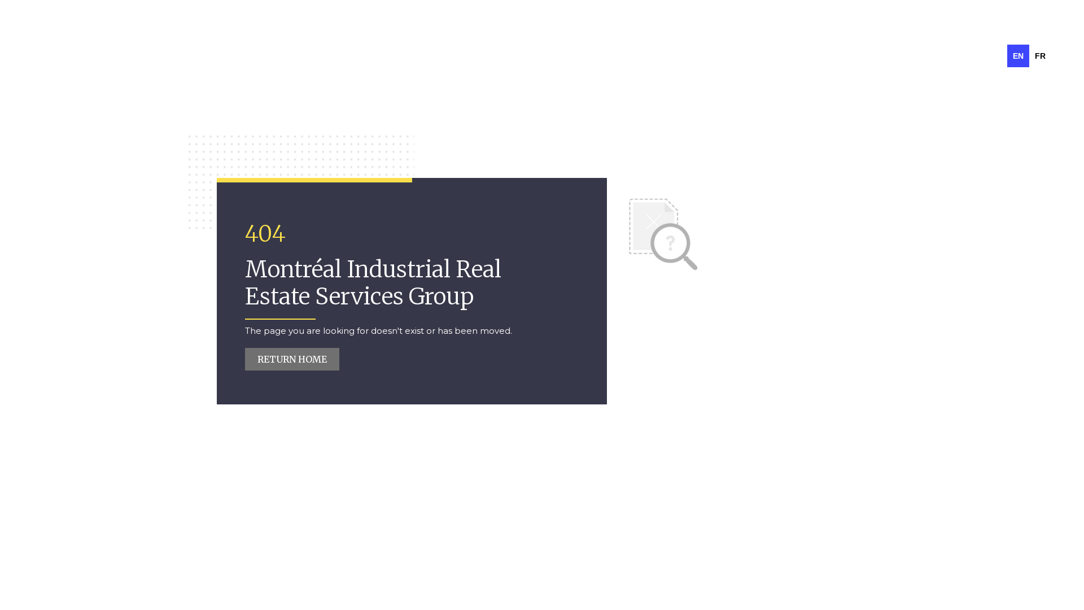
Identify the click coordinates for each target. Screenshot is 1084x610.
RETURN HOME (292, 359)
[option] (1040, 56)
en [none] (1018, 55)
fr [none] (1040, 55)
